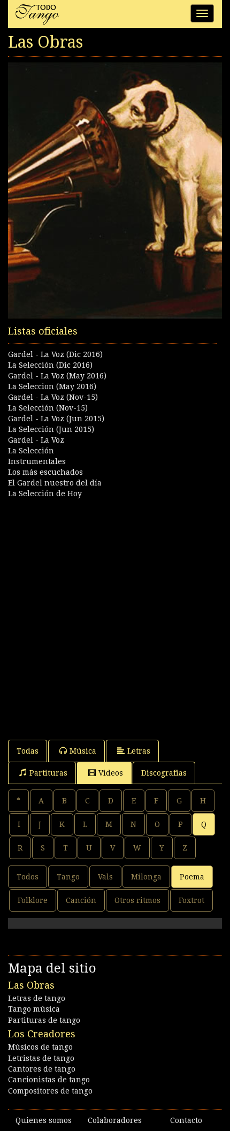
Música (83, 751)
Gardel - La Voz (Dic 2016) (55, 354)
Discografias (164, 773)
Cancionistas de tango (49, 1079)
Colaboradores (115, 1120)
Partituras (48, 773)
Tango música (34, 1009)
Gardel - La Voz (36, 440)
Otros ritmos (137, 900)
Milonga (146, 876)
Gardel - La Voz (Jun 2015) (56, 418)
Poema (192, 876)
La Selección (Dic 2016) (50, 365)
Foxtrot (191, 900)
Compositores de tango (50, 1091)
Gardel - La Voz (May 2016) (57, 375)
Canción (81, 900)
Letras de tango (36, 998)
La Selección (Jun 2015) (51, 429)
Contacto (186, 1120)
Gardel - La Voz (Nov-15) (53, 397)
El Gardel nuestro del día (55, 483)
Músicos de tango (40, 1047)
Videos (110, 773)
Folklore (33, 900)
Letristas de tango (41, 1058)
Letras (138, 751)
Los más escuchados (45, 472)
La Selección (31, 450)
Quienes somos (44, 1120)
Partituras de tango (44, 1020)
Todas (28, 751)
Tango (68, 876)
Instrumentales (37, 461)
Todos (28, 876)
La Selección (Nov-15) (48, 408)
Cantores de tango (41, 1069)
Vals (105, 876)
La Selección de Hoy (45, 493)
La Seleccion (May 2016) (52, 386)
